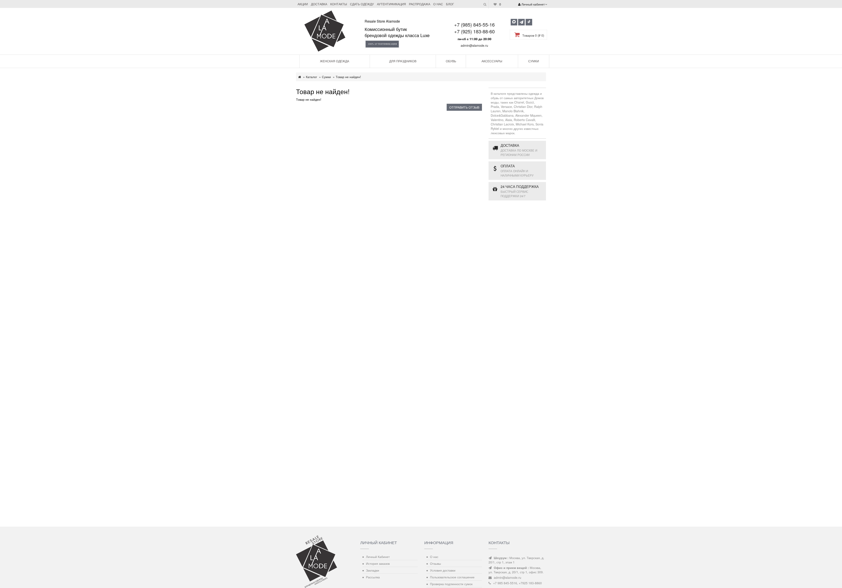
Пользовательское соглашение (452, 577)
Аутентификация (391, 4)
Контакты (338, 4)
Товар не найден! (348, 77)
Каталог (311, 77)
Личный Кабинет (378, 556)
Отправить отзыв (464, 107)
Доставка (319, 4)
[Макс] (514, 22)
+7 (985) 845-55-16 (474, 24)
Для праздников (402, 61)
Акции (303, 4)
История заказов (378, 563)
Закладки (372, 570)
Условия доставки (442, 570)
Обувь (451, 61)
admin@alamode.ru (474, 45)
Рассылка (373, 577)
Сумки (533, 61)
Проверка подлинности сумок (451, 584)
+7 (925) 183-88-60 (474, 31)
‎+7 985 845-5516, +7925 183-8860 (517, 583)
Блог (450, 4)
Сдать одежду (362, 4)
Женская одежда (334, 61)
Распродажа (419, 4)
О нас (438, 4)
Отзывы (435, 563)
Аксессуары (492, 61)
